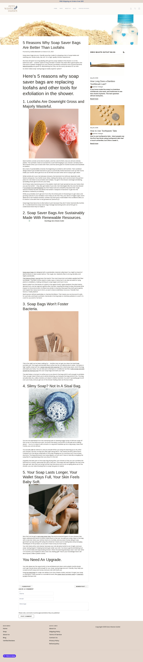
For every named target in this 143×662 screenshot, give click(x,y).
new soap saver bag (43, 536)
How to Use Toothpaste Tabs (103, 131)
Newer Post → (81, 586)
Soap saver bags (28, 272)
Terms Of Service (55, 635)
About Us (6, 635)
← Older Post (26, 586)
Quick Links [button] (53, 626)
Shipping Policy (54, 632)
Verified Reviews (9, 641)
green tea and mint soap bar (50, 367)
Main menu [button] (6, 626)
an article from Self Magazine (33, 188)
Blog (4, 638)
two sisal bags (30, 572)
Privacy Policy (54, 641)
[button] (61, 8)
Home (5, 629)
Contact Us (53, 638)
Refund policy (54, 644)
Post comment (26, 616)
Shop (5, 632)
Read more (94, 99)
